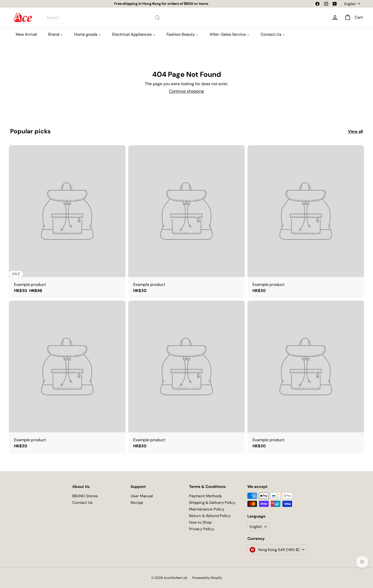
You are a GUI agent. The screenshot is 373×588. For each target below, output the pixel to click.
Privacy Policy (201, 528)
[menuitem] (26, 34)
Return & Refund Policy (209, 515)
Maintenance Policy (206, 509)
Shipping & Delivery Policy (212, 502)
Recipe (137, 502)
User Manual (142, 496)
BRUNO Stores (85, 496)
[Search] (157, 17)
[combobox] (103, 17)
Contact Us (82, 502)
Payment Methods (205, 496)
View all (355, 131)
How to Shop (200, 522)
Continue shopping (186, 91)
